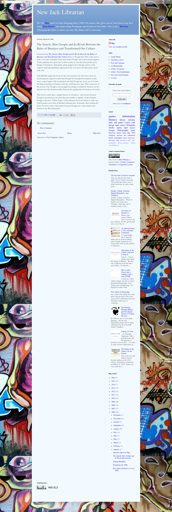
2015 (113, 381)
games (112, 116)
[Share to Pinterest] (74, 115)
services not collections (126, 135)
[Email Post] (60, 115)
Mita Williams (124, 159)
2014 (113, 384)
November (118, 418)
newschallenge (113, 145)
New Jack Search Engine (120, 75)
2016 (113, 377)
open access (129, 127)
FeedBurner (127, 103)
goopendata (112, 143)
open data (126, 133)
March (116, 442)
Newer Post (42, 133)
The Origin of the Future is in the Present (127, 351)
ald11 (129, 140)
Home (69, 133)
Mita (47, 23)
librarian (124, 26)
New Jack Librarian (60, 12)
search (127, 122)
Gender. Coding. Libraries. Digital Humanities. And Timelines (120, 193)
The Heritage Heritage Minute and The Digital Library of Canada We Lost (127, 311)
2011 (113, 395)
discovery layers (115, 133)
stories (111, 138)
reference (112, 135)
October (117, 422)
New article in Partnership (120, 292)
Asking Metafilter (119, 461)
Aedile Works (116, 57)
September (118, 425)
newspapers (118, 138)
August (116, 429)
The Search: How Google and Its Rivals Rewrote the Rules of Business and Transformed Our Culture (67, 55)
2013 (113, 388)
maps (117, 140)
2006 (113, 412)
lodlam (133, 143)
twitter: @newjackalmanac (120, 72)
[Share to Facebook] (72, 115)
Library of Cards (127, 331)
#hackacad (123, 140)
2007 (113, 408)
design (111, 125)
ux (118, 145)
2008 (113, 405)
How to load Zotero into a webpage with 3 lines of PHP (126, 273)
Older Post (96, 133)
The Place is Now (117, 60)
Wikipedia (130, 125)
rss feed (113, 78)
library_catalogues (123, 143)
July (115, 432)
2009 (113, 402)
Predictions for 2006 (120, 465)
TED (133, 133)
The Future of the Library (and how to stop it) (127, 252)
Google (112, 130)
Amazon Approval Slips (121, 452)
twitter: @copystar (117, 69)
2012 (113, 391)
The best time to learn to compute (123, 175)
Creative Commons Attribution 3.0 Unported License (121, 163)
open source (120, 125)
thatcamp (112, 140)
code (133, 122)
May (115, 439)
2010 (113, 398)
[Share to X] (69, 115)
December (117, 415)
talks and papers (116, 122)
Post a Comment (46, 128)
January (116, 449)
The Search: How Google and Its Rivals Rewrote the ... (123, 457)
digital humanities (129, 138)
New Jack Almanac (118, 63)
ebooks (111, 127)
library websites (127, 119)
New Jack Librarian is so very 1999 (123, 469)
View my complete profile (118, 47)
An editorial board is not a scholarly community (127, 230)
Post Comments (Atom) (55, 137)
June (115, 435)
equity (119, 127)
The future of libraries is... (126, 211)
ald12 (133, 140)
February (117, 446)
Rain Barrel (48, 26)
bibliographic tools (126, 130)
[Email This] (64, 115)
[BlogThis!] (67, 115)
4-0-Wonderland (116, 66)
